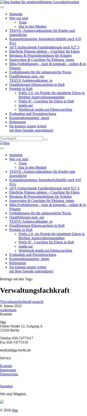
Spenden (6, 386)
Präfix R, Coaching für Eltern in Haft (46, 101)
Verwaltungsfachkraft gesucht (21, 302)
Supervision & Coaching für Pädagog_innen (41, 60)
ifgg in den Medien (32, 26)
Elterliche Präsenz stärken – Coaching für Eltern (44, 51)
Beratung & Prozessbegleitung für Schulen (40, 55)
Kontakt (6, 366)
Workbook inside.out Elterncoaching (45, 109)
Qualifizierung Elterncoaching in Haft (36, 85)
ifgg (15, 410)
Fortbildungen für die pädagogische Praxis (40, 72)
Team (23, 22)
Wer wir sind (18, 18)
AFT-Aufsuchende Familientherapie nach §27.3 (44, 47)
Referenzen (17, 122)
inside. (26, 105)
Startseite (16, 14)
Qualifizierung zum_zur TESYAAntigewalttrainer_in (30, 78)
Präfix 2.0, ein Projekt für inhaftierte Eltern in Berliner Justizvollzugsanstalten (52, 95)
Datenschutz (9, 374)
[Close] (2, 148)
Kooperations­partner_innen (29, 118)
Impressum (8, 370)
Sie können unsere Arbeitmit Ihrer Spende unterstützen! (31, 128)
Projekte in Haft (20, 89)
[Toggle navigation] (2, 7)
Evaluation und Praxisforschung (32, 114)
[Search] (46, 139)
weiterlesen (8, 310)
